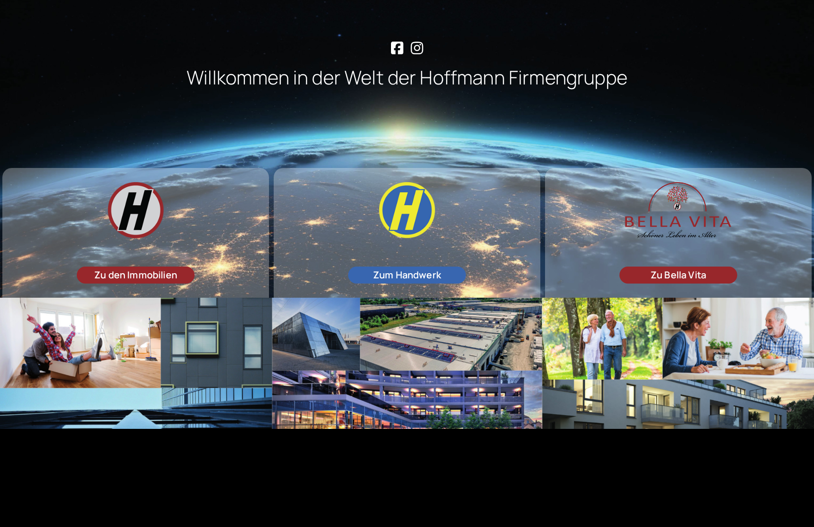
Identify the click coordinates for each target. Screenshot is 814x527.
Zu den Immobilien (135, 274)
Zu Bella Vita (678, 274)
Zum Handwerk (407, 274)
